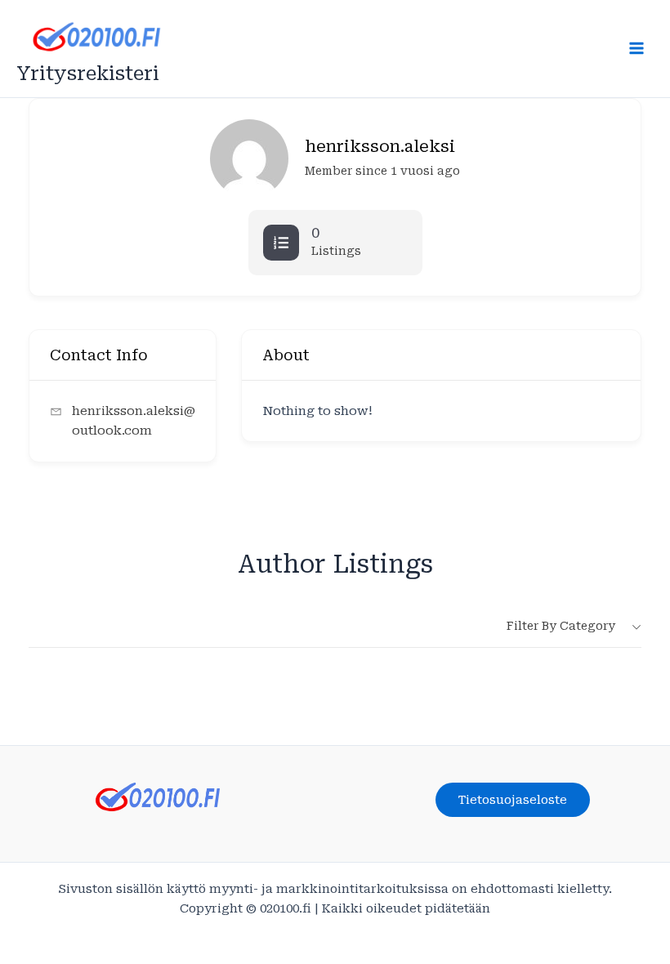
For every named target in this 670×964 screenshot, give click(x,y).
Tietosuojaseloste (512, 799)
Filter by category (561, 625)
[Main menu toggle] (636, 48)
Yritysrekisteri (87, 73)
